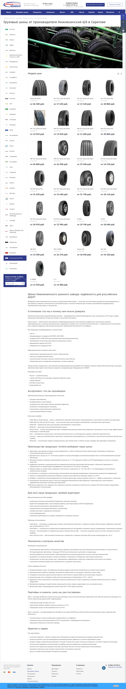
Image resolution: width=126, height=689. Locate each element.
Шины (29, 669)
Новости (79, 669)
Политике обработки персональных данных (30, 687)
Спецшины (31, 674)
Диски (29, 679)
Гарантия (55, 674)
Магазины (80, 671)
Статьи (78, 674)
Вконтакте (104, 668)
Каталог (30, 665)
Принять (116, 686)
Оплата (54, 671)
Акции (54, 676)
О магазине (80, 665)
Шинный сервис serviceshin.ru (95, 4)
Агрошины (31, 676)
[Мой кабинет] (119, 12)
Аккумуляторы (32, 681)
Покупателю (56, 665)
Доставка (55, 669)
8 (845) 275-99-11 (72, 5)
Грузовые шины (33, 671)
